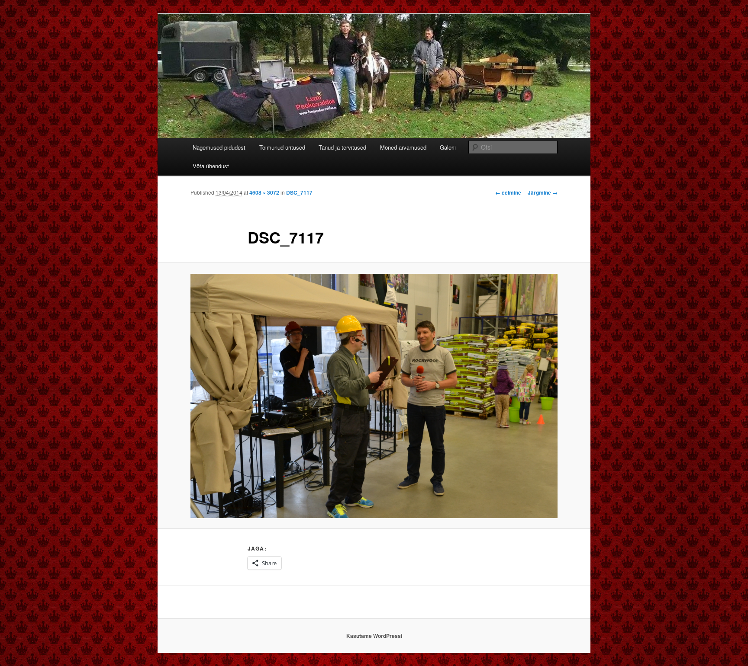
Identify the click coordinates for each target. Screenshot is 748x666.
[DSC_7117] (374, 396)
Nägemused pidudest (219, 147)
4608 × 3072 (264, 192)
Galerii (448, 147)
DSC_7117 (299, 192)
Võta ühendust (211, 166)
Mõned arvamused (403, 147)
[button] (374, 396)
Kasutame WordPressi (374, 636)
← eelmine (508, 192)
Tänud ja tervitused (342, 147)
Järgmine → (543, 192)
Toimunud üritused (282, 147)
